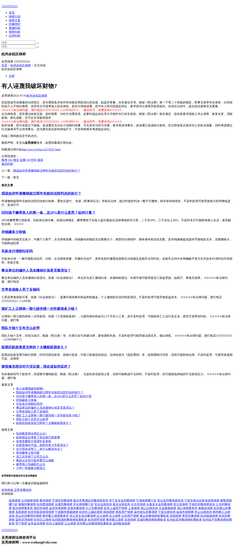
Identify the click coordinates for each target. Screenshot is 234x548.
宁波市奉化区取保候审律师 (201, 500)
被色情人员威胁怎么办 (30, 464)
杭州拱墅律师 (96, 519)
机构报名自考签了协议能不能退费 (38, 437)
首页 (12, 12)
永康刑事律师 (63, 504)
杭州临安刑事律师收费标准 (184, 519)
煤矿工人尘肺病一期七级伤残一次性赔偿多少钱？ (39, 309)
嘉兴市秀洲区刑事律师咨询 (90, 500)
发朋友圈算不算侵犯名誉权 (33, 441)
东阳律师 (21, 512)
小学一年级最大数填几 (30, 468)
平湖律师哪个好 (146, 500)
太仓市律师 (138, 504)
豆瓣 (23, 160)
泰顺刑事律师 (27, 504)
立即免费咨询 (22, 489)
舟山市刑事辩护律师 (28, 515)
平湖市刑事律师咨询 (202, 504)
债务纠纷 (14, 31)
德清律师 (109, 512)
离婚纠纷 (14, 28)
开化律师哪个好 (83, 504)
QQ (10, 160)
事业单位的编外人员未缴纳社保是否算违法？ (36, 270)
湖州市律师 (41, 508)
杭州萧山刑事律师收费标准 (94, 523)
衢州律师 (45, 500)
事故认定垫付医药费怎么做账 (35, 460)
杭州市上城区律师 (90, 512)
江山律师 (70, 523)
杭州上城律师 (55, 523)
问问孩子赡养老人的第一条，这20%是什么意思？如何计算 (54, 396)
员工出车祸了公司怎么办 (32, 456)
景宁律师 (21, 523)
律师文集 (14, 20)
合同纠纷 (14, 35)
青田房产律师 (124, 512)
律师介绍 (14, 16)
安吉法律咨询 (103, 504)
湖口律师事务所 (187, 508)
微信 (16, 160)
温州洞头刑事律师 (145, 512)
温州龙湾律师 (24, 519)
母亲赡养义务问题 (27, 452)
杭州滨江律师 (42, 519)
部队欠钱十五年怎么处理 (20, 328)
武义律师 (102, 515)
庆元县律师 (180, 504)
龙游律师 (130, 519)
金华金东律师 (36, 523)
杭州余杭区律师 (20, 65)
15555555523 (9, 6)
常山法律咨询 (203, 512)
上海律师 (134, 508)
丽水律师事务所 (22, 508)
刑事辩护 (14, 24)
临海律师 (14, 500)
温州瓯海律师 (121, 523)
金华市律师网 (58, 508)
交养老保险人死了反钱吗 (20, 289)
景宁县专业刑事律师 (122, 500)
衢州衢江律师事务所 (55, 515)
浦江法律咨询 (149, 508)
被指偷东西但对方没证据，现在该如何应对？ (36, 366)
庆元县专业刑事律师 (82, 515)
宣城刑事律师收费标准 (151, 519)
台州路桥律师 (30, 500)
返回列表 (7, 163)
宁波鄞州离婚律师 (66, 512)
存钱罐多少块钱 (13, 232)
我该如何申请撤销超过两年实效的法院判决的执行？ (46, 170)
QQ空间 (31, 160)
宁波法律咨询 (167, 512)
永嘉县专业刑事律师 (159, 504)
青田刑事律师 (191, 515)
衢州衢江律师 (115, 519)
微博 (4, 160)
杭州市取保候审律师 (41, 512)
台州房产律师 (130, 515)
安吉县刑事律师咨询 (170, 500)
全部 (12, 76)
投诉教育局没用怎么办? (31, 433)
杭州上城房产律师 (115, 508)
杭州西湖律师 (45, 504)
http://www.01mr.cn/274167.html (41, 149)
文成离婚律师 (167, 508)
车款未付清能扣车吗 (17, 251)
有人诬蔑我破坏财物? (30, 388)
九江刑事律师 (94, 508)
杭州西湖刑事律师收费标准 (69, 519)
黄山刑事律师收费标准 (154, 515)
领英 (40, 160)
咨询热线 (7, 489)
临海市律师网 (185, 512)
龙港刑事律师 (76, 508)
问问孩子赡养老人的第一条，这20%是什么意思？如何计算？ (48, 212)
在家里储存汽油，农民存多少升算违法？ (42, 445)
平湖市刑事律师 (62, 500)
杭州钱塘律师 (209, 515)
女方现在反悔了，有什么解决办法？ (39, 448)
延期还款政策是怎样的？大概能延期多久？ (34, 347)
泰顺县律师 (205, 508)
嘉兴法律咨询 (121, 504)
